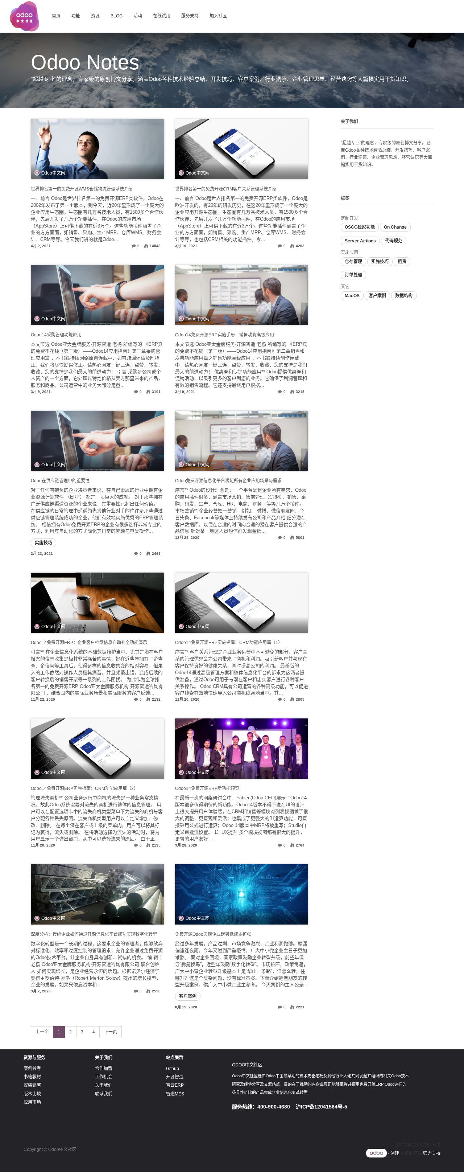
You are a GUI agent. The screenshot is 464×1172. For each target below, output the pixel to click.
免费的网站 (411, 1153)
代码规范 (393, 240)
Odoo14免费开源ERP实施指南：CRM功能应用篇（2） (84, 788)
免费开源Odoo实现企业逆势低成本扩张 (213, 934)
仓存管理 (353, 261)
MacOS (352, 295)
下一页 (110, 1031)
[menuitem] (56, 16)
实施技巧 (43, 542)
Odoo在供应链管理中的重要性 (60, 480)
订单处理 (353, 275)
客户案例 (187, 996)
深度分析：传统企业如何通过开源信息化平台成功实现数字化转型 (94, 934)
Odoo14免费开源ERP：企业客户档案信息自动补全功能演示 (89, 642)
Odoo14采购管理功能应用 (56, 334)
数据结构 (404, 295)
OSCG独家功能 (360, 227)
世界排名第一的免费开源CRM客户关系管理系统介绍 (226, 189)
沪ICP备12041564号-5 (418, 1145)
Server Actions (360, 240)
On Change (395, 227)
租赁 (402, 261)
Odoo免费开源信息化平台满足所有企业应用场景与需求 (228, 480)
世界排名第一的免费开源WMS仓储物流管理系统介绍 (82, 189)
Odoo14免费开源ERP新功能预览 (207, 788)
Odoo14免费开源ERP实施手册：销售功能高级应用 (224, 334)
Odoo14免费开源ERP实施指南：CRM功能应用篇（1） (228, 642)
